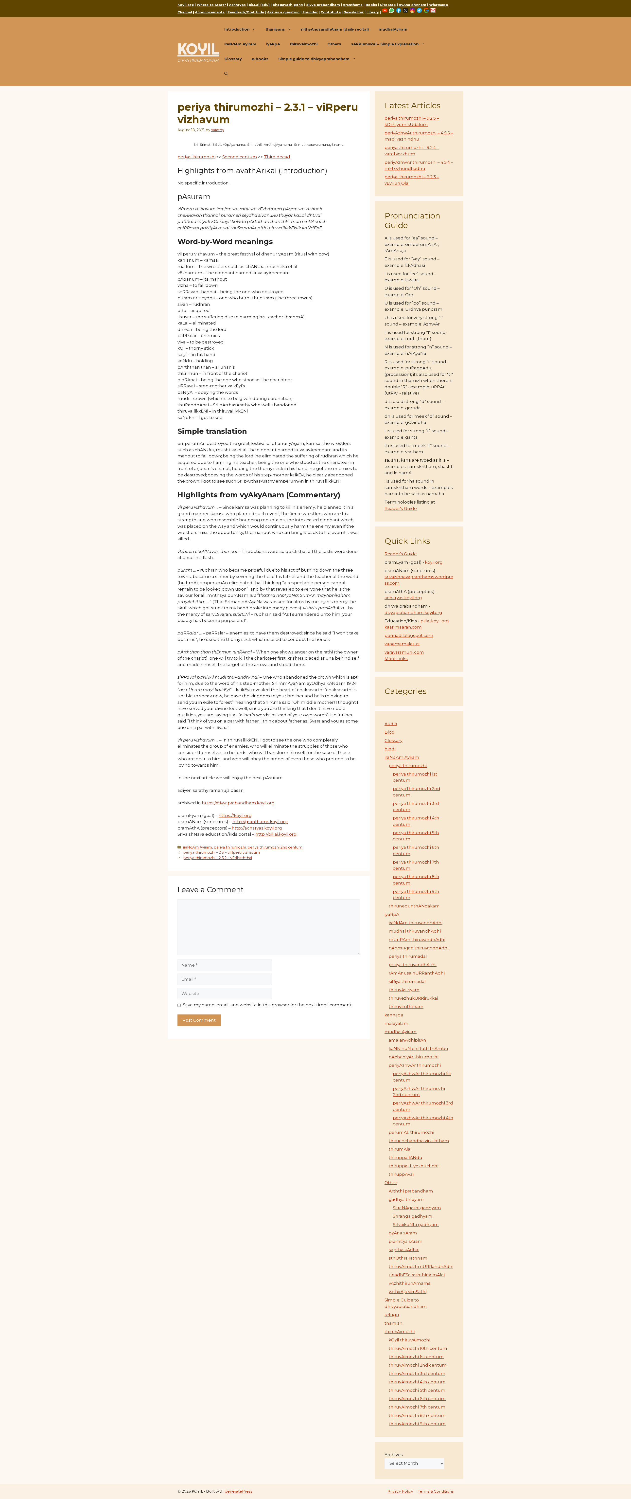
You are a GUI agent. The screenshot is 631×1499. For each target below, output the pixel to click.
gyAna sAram (403, 1232)
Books (371, 5)
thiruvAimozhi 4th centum (417, 1381)
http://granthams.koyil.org (260, 821)
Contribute (331, 12)
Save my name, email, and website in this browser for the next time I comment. (267, 1004)
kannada (394, 1014)
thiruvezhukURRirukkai (413, 998)
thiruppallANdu (405, 1157)
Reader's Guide (401, 508)
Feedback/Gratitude (246, 12)
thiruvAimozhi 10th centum (418, 1348)
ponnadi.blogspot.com (409, 635)
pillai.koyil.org (435, 620)
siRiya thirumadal (407, 981)
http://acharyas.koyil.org (257, 828)
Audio (391, 723)
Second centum (239, 156)
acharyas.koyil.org (403, 597)
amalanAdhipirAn (407, 1040)
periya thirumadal (408, 956)
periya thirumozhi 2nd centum (274, 847)
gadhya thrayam (406, 1199)
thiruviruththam (406, 1006)
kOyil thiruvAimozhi (409, 1339)
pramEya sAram (405, 1241)
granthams (353, 5)
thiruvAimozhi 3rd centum (417, 1373)
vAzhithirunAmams (409, 1283)
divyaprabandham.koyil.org (413, 612)
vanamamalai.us (402, 643)
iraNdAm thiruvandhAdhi (415, 922)
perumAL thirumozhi (411, 1132)
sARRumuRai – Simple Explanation (385, 44)
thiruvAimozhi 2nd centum (418, 1365)
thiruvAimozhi (303, 44)
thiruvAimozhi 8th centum (417, 1415)
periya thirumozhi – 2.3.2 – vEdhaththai (217, 858)
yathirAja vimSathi (407, 1291)
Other (391, 1182)
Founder (310, 12)
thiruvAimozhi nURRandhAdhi (421, 1266)
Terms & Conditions (436, 1491)
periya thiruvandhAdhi (413, 964)
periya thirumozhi (196, 156)
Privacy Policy (400, 1491)
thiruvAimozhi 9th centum (417, 1423)
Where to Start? (211, 5)
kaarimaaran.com (403, 627)
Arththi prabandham (411, 1191)
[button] (226, 73)
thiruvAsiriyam (404, 989)
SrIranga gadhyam (412, 1216)
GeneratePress (238, 1491)
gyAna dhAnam (412, 5)
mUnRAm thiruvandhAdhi (417, 939)
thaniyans (275, 29)
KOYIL (198, 49)
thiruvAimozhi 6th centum (417, 1398)
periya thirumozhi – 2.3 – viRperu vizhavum (221, 852)
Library (373, 12)
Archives (394, 1454)
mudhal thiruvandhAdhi (415, 931)
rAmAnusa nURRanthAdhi (417, 973)
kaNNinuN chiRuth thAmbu (418, 1048)
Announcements (210, 12)
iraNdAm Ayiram (240, 44)
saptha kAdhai (404, 1249)
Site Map (388, 5)
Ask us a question (283, 12)
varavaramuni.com (404, 652)
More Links (396, 658)
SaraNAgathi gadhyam (417, 1207)
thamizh (394, 1323)
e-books (260, 58)
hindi (390, 748)
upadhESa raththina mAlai (417, 1274)
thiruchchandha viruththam (419, 1140)
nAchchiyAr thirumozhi (413, 1056)
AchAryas (237, 5)
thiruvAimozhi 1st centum (416, 1356)
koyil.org (434, 562)
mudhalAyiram (393, 29)
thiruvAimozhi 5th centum (417, 1390)
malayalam (396, 1023)
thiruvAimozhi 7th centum (417, 1407)
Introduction (236, 29)
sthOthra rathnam (408, 1258)
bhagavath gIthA (288, 5)
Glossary (233, 58)
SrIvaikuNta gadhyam (416, 1224)
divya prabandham (323, 5)
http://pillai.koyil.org (276, 834)
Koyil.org (185, 5)
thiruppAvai (401, 1174)
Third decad (277, 156)
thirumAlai (400, 1149)
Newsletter (354, 12)
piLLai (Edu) (259, 5)
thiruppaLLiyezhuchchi (413, 1165)
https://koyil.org (235, 815)
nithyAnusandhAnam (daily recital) (335, 29)
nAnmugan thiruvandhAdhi (418, 947)
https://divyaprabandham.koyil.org (238, 802)
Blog (390, 732)
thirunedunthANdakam (414, 905)
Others (334, 44)
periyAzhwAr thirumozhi (415, 1065)
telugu (392, 1314)
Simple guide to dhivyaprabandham (314, 58)
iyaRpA (273, 44)
